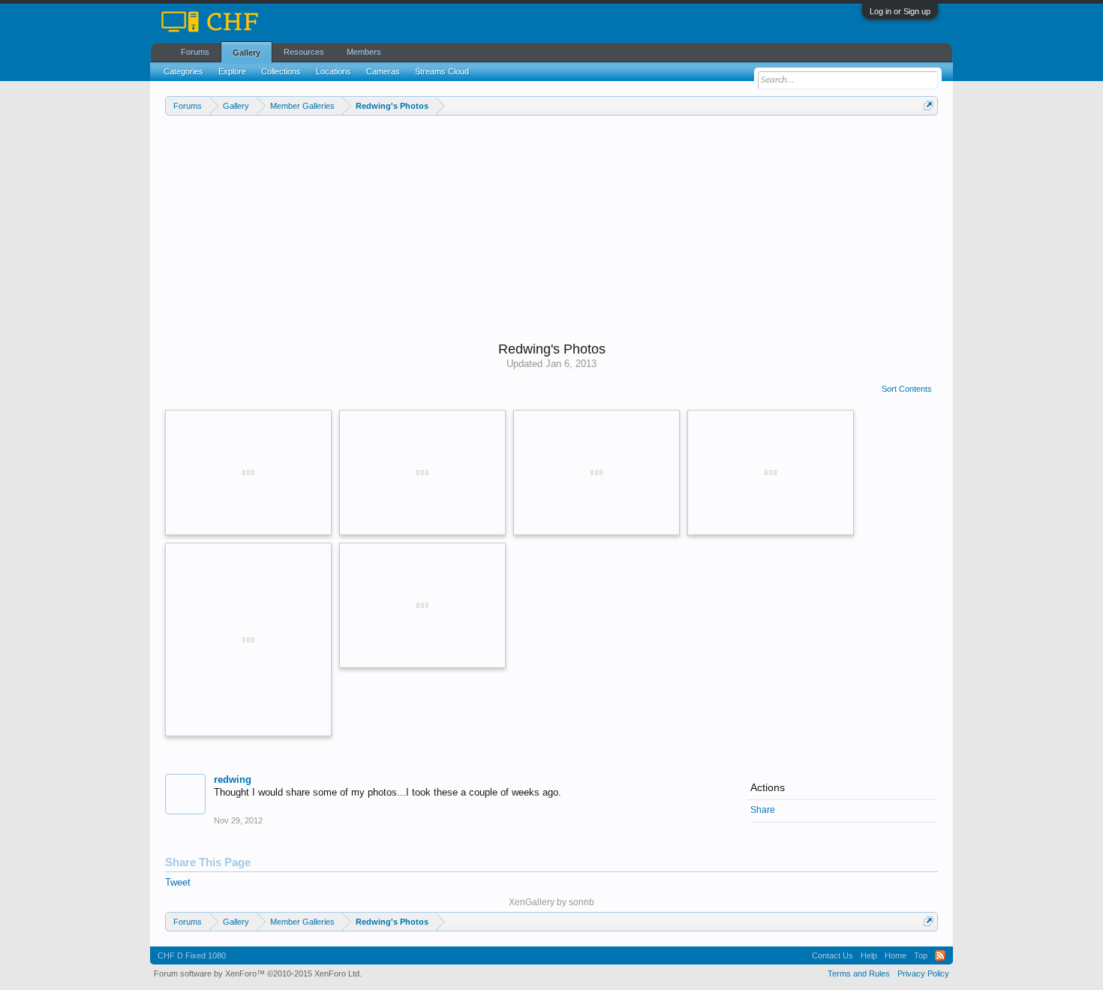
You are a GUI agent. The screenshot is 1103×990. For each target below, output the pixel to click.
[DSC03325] (248, 639)
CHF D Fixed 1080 (192, 955)
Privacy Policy (923, 973)
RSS (940, 955)
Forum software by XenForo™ (258, 973)
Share (762, 810)
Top (920, 955)
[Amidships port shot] (770, 472)
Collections (281, 71)
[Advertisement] (551, 228)
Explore (232, 71)
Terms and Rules (859, 973)
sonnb (581, 902)
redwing (232, 779)
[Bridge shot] (422, 472)
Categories (183, 71)
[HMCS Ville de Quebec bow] (248, 472)
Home (895, 955)
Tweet (178, 882)
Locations (333, 71)
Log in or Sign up (900, 11)
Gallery (246, 52)
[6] (422, 605)
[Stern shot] (596, 472)
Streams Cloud (442, 71)
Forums (195, 51)
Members (364, 51)
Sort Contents (907, 388)
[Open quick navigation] (928, 105)
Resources (304, 51)
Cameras (383, 71)
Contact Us (832, 955)
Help (869, 955)
